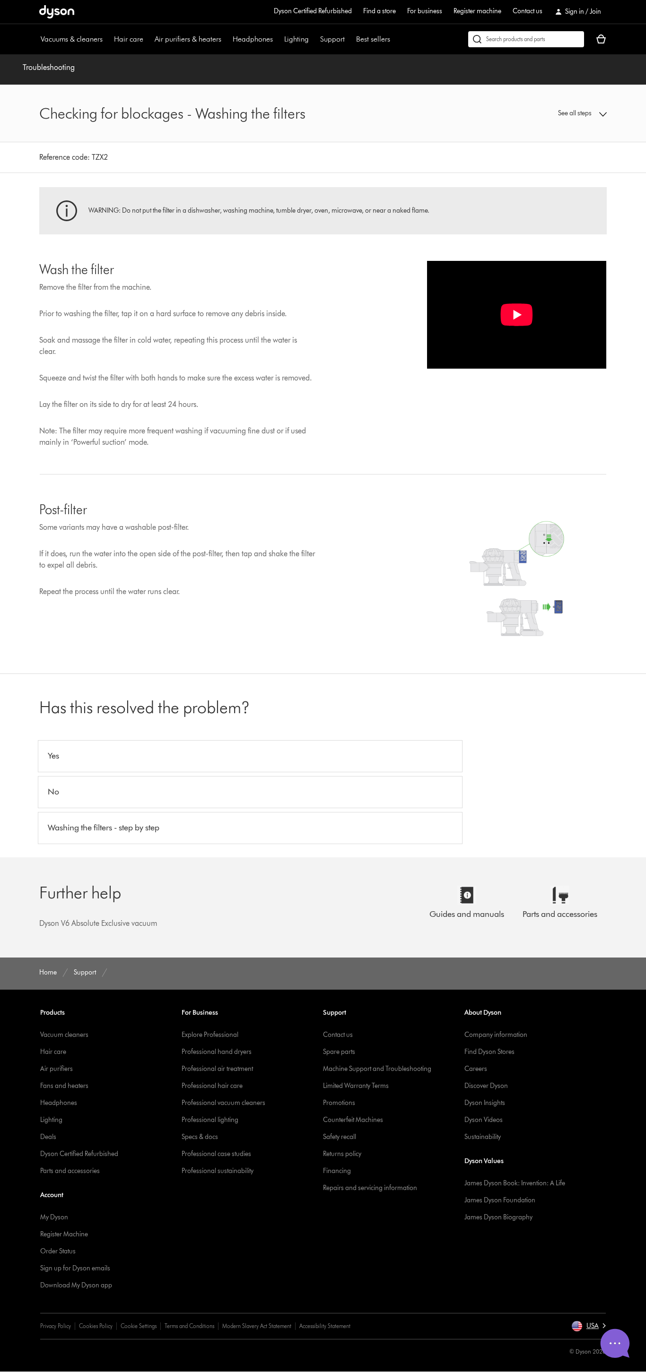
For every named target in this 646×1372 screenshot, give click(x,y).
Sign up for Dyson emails (75, 1268)
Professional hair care (212, 1086)
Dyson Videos (483, 1120)
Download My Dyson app (76, 1285)
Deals (48, 1137)
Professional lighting (210, 1120)
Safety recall (339, 1137)
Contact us (527, 11)
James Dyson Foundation (499, 1200)
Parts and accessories (70, 1171)
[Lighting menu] (313, 39)
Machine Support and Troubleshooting (377, 1069)
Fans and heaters (64, 1086)
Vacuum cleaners (64, 1035)
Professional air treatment (217, 1069)
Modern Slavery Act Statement (256, 1325)
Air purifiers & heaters (188, 39)
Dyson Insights (484, 1103)
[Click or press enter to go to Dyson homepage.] (56, 11)
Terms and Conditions (189, 1325)
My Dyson (54, 1217)
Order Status (58, 1251)
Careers (475, 1069)
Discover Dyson (486, 1086)
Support (332, 39)
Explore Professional (210, 1035)
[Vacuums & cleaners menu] (107, 39)
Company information (495, 1035)
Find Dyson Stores (489, 1052)
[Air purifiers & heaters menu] (226, 39)
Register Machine (64, 1234)
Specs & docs (200, 1137)
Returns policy (342, 1154)
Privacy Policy (55, 1325)
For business (424, 11)
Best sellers (373, 39)
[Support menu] (349, 39)
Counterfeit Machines (353, 1120)
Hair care (128, 39)
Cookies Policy (96, 1325)
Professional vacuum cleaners (223, 1103)
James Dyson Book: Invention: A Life (514, 1183)
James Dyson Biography (498, 1217)
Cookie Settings (139, 1325)
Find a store (379, 11)
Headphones (253, 39)
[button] (540, 113)
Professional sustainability (217, 1171)
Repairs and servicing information (370, 1188)
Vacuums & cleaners (72, 39)
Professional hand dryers (217, 1052)
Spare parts (339, 1052)
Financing (337, 1171)
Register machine (477, 11)
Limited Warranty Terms (356, 1086)
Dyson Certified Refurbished (313, 11)
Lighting (296, 39)
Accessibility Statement (324, 1325)
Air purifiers (56, 1069)
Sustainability (482, 1137)
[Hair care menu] (148, 39)
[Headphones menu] (277, 39)
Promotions (339, 1103)
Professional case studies (216, 1154)
